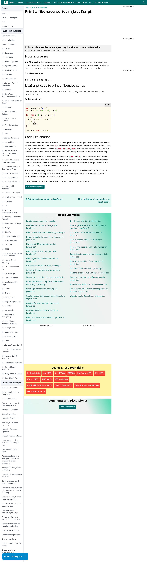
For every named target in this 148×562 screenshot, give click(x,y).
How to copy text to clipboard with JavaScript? (41, 252)
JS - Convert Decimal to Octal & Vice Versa (11, 167)
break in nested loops (10, 530)
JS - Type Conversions (10, 125)
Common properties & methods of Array (10, 482)
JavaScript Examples (9, 17)
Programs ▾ (48, 2)
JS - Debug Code (8, 297)
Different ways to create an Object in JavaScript (42, 311)
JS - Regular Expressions (11, 301)
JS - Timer (5, 341)
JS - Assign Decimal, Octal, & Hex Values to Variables (10, 153)
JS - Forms (6, 289)
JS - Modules (7, 306)
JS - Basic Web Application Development (12, 95)
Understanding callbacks (11, 535)
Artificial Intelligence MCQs (39, 385)
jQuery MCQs (33, 379)
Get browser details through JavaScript (43, 265)
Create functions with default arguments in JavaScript (89, 255)
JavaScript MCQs (84, 373)
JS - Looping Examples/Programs (9, 211)
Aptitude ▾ (58, 2)
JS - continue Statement (11, 182)
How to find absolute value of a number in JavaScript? (88, 248)
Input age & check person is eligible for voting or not (12, 442)
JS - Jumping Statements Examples (11, 218)
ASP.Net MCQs (61, 379)
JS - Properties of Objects (11, 236)
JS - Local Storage (8, 273)
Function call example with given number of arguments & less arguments (10, 459)
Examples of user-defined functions (12, 475)
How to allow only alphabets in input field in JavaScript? (45, 318)
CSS (3, 22)
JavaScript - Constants (10, 138)
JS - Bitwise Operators (10, 61)
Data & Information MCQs (87, 385)
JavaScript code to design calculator (41, 221)
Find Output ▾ (78, 2)
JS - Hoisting (6, 107)
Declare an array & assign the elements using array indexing (12, 490)
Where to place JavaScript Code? (12, 101)
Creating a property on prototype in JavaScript (42, 290)
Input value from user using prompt (10, 393)
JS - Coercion (7, 201)
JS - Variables (7, 129)
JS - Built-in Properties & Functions (11, 350)
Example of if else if (9, 414)
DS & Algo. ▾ (19, 2)
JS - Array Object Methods (12, 374)
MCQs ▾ (88, 2)
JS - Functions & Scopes (11, 193)
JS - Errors (6, 293)
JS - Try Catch (7, 245)
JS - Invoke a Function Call (12, 197)
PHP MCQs (47, 379)
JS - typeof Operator (9, 66)
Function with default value (10, 450)
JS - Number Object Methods (9, 357)
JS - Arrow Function (9, 240)
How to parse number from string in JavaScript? (86, 241)
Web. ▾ (39, 2)
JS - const (5, 133)
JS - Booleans (7, 89)
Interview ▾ (67, 2)
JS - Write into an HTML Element (11, 119)
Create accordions (9, 539)
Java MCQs (47, 373)
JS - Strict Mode (8, 310)
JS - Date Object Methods (11, 378)
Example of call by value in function (11, 468)
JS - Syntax (6, 49)
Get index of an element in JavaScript (45, 199)
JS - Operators (7, 57)
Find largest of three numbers (10, 423)
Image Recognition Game (12, 436)
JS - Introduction (8, 40)
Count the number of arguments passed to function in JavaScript (89, 290)
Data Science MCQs (36, 391)
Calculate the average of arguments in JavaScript (43, 271)
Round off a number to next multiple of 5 (11, 404)
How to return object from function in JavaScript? (86, 262)
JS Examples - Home (9, 388)
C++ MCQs (60, 373)
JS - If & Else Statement (11, 173)
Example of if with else (10, 409)
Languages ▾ (31, 2)
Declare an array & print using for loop (11, 504)
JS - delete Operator (9, 70)
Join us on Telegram (13, 556)
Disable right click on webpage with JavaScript (41, 226)
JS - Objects (6, 232)
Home (11, 2)
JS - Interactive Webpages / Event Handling (12, 254)
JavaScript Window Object (12, 345)
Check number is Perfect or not (11, 544)
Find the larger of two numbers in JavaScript (89, 273)
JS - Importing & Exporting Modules (9, 322)
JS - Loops (5, 206)
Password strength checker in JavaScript (10, 511)
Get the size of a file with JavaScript (85, 221)
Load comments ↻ (68, 406)
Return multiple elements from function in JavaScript (44, 238)
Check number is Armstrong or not (8, 551)
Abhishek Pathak (43, 50)
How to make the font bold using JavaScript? (45, 232)
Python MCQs (33, 373)
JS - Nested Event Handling (8, 261)
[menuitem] (12, 2)
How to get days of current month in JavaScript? (42, 259)
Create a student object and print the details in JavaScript (45, 297)
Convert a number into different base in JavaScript (87, 278)
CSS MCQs (99, 373)
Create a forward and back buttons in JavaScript (42, 304)
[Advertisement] (42, 28)
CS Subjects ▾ (97, 2)
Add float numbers (9, 398)
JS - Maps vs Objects (10, 332)
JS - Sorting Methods (10, 278)
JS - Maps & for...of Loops (11, 223)
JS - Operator (7, 74)
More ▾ (106, 2)
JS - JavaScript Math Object (9, 283)
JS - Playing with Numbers (8, 187)
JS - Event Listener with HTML (11, 268)
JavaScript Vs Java (8, 44)
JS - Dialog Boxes (8, 328)
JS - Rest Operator (9, 79)
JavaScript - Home (9, 36)
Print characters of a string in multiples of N (11, 518)
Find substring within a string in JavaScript (88, 284)
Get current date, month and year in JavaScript (86, 234)
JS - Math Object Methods (12, 363)
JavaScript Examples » (35, 186)
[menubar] (60, 2)
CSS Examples (7, 26)
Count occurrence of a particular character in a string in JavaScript (45, 283)
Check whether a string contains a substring (11, 525)
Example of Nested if (10, 418)
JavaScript (6, 13)
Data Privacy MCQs (63, 385)
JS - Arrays (6, 228)
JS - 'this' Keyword (9, 146)
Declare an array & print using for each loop (11, 498)
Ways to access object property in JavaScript (45, 277)
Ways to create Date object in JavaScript (87, 296)
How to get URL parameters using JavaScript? (41, 245)
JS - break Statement (10, 177)
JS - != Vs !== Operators (11, 336)
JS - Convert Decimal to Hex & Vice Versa (11, 161)
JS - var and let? (8, 142)
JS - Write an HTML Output (9, 112)
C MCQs (71, 373)
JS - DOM (5, 249)
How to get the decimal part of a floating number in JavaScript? (88, 226)
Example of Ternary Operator (9, 430)
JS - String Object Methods (8, 368)
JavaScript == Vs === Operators (9, 84)
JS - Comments (7, 53)
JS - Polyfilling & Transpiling (8, 315)
